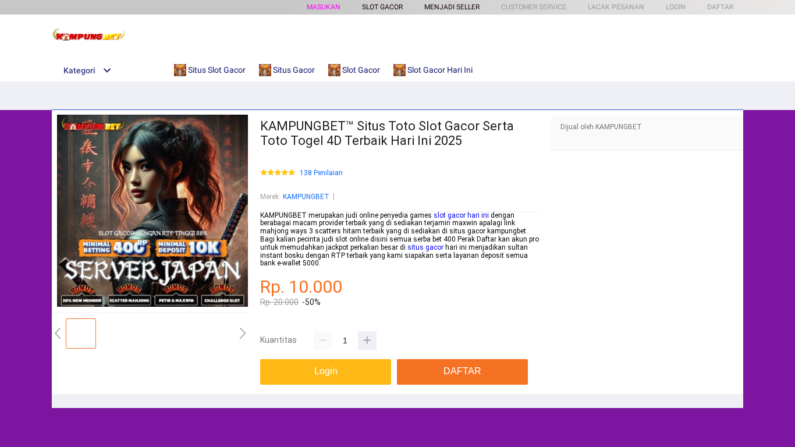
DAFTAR (720, 7)
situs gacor (425, 247)
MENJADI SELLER (452, 7)
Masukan (323, 7)
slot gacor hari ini (461, 215)
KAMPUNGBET (306, 197)
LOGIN (676, 7)
